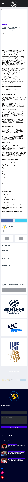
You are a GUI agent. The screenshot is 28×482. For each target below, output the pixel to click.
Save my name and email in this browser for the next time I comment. (14, 285)
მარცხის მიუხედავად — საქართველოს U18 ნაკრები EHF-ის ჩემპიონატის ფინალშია (16, 460)
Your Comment (6, 265)
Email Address (5, 258)
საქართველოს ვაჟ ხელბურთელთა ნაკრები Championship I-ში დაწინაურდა (16, 453)
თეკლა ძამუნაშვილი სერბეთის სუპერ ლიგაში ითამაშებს (16, 446)
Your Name (5, 250)
